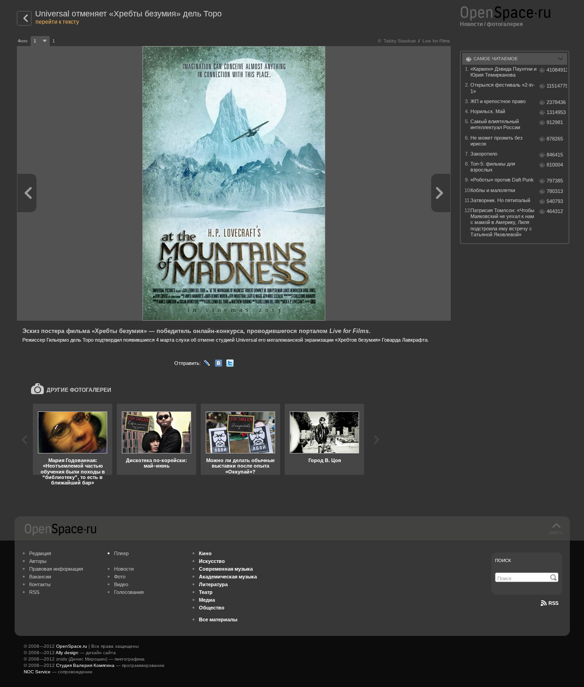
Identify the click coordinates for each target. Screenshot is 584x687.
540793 (555, 201)
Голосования (129, 592)
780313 (555, 191)
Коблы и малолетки (492, 190)
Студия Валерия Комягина (85, 665)
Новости (471, 24)
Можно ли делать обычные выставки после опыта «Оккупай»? (240, 466)
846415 (555, 154)
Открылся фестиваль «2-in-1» (502, 88)
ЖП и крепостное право (498, 101)
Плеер (121, 553)
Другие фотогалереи (79, 390)
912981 (555, 122)
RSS (34, 592)
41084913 (557, 70)
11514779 (557, 85)
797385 (555, 180)
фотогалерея (505, 24)
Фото (119, 576)
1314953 (556, 112)
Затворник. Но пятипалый (500, 200)
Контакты (40, 584)
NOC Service (37, 671)
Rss (553, 603)
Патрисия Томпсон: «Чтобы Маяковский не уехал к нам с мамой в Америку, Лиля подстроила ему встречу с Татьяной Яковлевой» (502, 222)
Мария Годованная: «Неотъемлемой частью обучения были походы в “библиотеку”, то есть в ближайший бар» (73, 471)
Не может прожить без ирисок (496, 140)
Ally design (67, 652)
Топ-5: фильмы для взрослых (492, 166)
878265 (555, 138)
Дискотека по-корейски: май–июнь (156, 463)
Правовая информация (56, 569)
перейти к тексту (57, 22)
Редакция (40, 553)
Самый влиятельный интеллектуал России (495, 124)
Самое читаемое (496, 58)
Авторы (38, 561)
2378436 (556, 102)
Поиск (503, 560)
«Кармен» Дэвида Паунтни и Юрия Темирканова (503, 72)
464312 (555, 211)
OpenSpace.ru (71, 646)
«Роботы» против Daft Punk (502, 179)
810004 (555, 164)
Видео (121, 584)
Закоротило (483, 153)
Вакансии (40, 576)
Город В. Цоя (324, 460)
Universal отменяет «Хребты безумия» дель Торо (128, 13)
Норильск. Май (487, 111)
